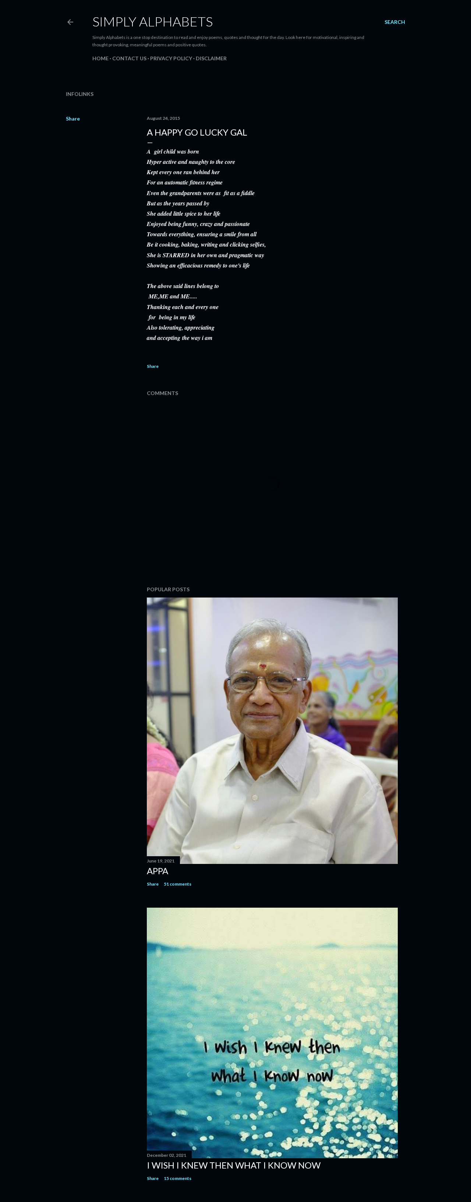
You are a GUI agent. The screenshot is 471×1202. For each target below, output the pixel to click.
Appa (157, 870)
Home (100, 58)
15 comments (177, 1178)
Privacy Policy (171, 58)
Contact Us (129, 58)
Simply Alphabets (152, 21)
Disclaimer (211, 58)
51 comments (177, 884)
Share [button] (73, 118)
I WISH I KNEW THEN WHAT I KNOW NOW (234, 1165)
